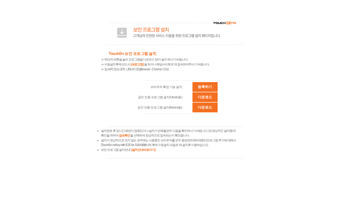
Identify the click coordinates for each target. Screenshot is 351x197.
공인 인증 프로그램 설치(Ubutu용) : (160, 97)
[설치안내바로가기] (143, 150)
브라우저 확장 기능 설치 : (167, 87)
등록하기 (205, 87)
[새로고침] (137, 64)
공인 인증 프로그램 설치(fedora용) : (160, 107)
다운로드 (205, 97)
